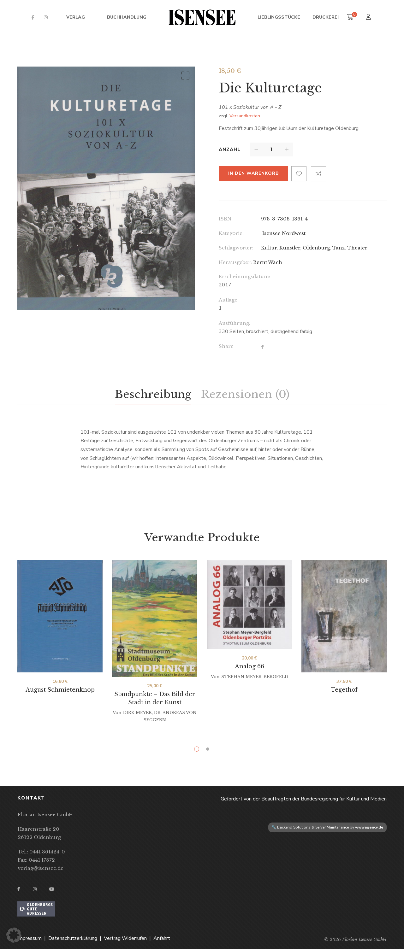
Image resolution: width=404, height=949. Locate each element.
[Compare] (318, 173)
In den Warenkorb (253, 173)
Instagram (46, 17)
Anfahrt (161, 938)
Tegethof (344, 689)
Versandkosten (244, 116)
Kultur (269, 248)
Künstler (289, 248)
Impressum (29, 938)
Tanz (338, 248)
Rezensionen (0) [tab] (245, 394)
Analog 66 (249, 666)
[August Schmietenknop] (60, 616)
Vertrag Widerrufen (125, 938)
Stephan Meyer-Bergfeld (254, 676)
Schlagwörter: (236, 248)
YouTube (51, 889)
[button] (184, 77)
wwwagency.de (369, 827)
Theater (357, 248)
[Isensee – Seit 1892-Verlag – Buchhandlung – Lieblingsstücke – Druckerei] (202, 17)
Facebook (33, 17)
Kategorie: (231, 233)
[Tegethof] (344, 616)
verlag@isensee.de (40, 868)
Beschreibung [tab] (153, 394)
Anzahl (230, 149)
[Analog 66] (249, 604)
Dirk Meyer (137, 712)
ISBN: (226, 219)
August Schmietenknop (60, 689)
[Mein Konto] (369, 18)
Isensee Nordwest (283, 233)
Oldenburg (316, 248)
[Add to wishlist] (298, 173)
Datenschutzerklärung (72, 938)
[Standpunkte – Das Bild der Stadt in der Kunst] (154, 618)
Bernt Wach (267, 262)
